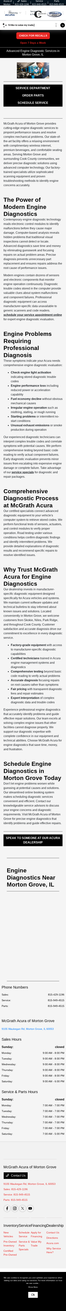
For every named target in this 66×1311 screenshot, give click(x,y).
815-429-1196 (56, 994)
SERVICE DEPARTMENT (33, 88)
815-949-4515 (56, 1000)
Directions (52, 1237)
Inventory (11, 1226)
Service (25, 1226)
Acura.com (52, 1243)
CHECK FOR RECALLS (33, 35)
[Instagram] (15, 1208)
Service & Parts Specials (24, 1245)
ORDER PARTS (33, 95)
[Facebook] (7, 1208)
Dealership (55, 1226)
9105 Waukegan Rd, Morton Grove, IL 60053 (28, 1028)
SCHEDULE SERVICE (33, 102)
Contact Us (17, 1175)
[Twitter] (22, 1208)
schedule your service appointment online (32, 314)
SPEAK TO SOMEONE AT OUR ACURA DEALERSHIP (33, 840)
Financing (38, 1226)
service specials (23, 472)
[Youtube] (30, 1208)
